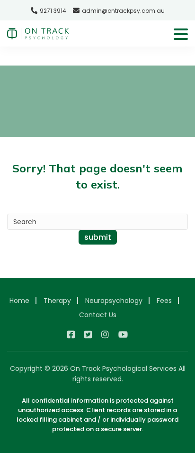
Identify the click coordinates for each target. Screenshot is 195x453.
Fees (164, 300)
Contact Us (97, 315)
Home (19, 300)
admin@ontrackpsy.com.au (123, 11)
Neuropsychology (113, 300)
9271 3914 (53, 11)
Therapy (57, 300)
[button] (181, 35)
